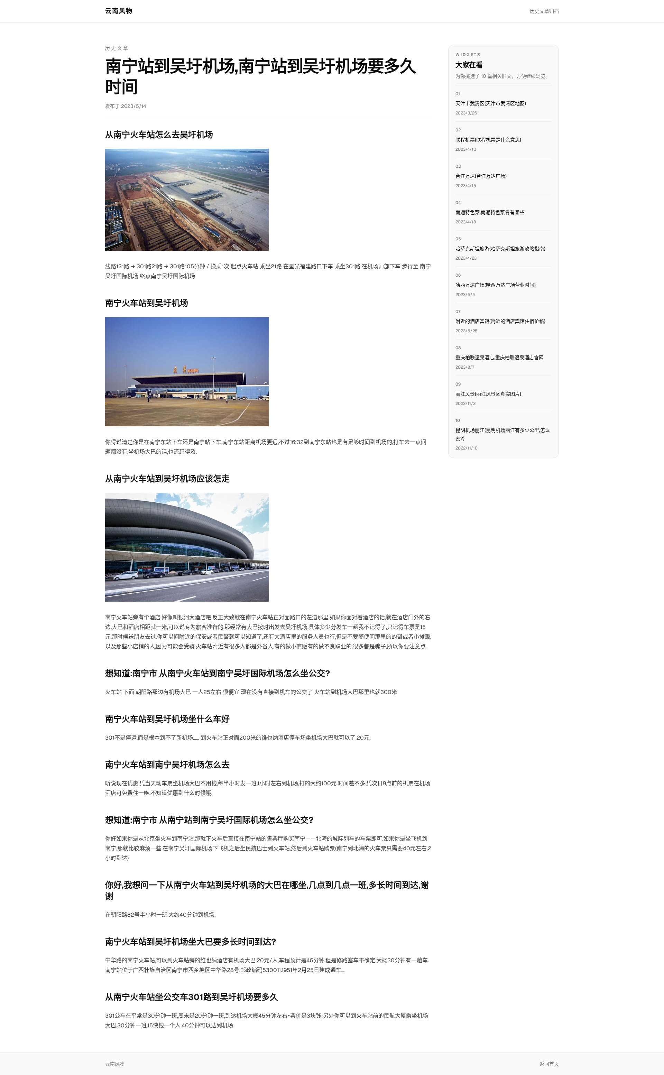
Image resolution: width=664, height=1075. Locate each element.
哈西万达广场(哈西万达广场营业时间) (495, 285)
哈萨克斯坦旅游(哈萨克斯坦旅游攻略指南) (500, 248)
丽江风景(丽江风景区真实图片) (488, 394)
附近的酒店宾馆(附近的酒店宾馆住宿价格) (500, 321)
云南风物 (119, 11)
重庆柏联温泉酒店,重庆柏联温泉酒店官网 (499, 357)
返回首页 (549, 1064)
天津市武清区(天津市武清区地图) (490, 103)
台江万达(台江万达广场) (481, 176)
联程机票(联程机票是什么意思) (488, 140)
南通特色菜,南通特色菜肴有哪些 (489, 212)
